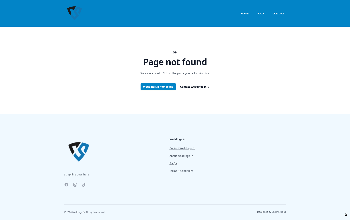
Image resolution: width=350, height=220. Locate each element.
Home (245, 13)
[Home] (74, 13)
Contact (278, 13)
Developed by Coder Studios (271, 212)
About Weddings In (181, 156)
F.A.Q (260, 13)
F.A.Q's (173, 163)
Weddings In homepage (158, 86)
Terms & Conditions (181, 171)
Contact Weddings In (195, 86)
